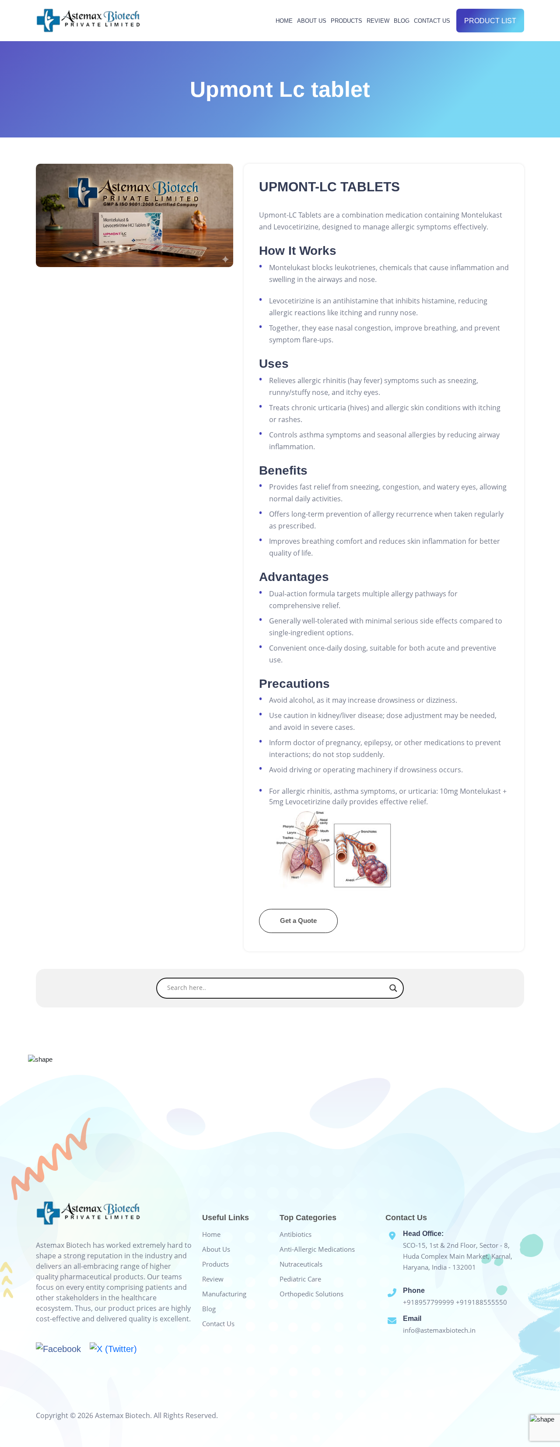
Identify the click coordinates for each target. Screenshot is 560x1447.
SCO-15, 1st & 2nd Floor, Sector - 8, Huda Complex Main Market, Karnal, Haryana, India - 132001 (457, 1256)
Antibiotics (296, 1234)
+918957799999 (429, 1302)
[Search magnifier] (393, 988)
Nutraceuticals (301, 1264)
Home (284, 21)
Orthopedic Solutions (311, 1293)
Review (378, 21)
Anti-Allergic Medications (317, 1249)
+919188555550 (481, 1302)
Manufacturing (224, 1293)
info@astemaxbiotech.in (439, 1330)
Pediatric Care (300, 1278)
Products (346, 21)
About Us (311, 21)
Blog (402, 21)
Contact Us (432, 21)
